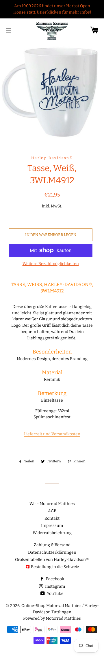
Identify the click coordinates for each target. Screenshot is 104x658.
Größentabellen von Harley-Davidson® (52, 559)
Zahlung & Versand (52, 544)
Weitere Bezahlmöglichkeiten (51, 263)
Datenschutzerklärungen (52, 552)
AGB (52, 510)
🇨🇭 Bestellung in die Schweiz (52, 566)
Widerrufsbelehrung (52, 532)
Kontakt (52, 518)
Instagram (54, 586)
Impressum (52, 525)
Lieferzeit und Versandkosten (52, 434)
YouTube (55, 593)
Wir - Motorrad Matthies (52, 503)
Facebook (54, 578)
